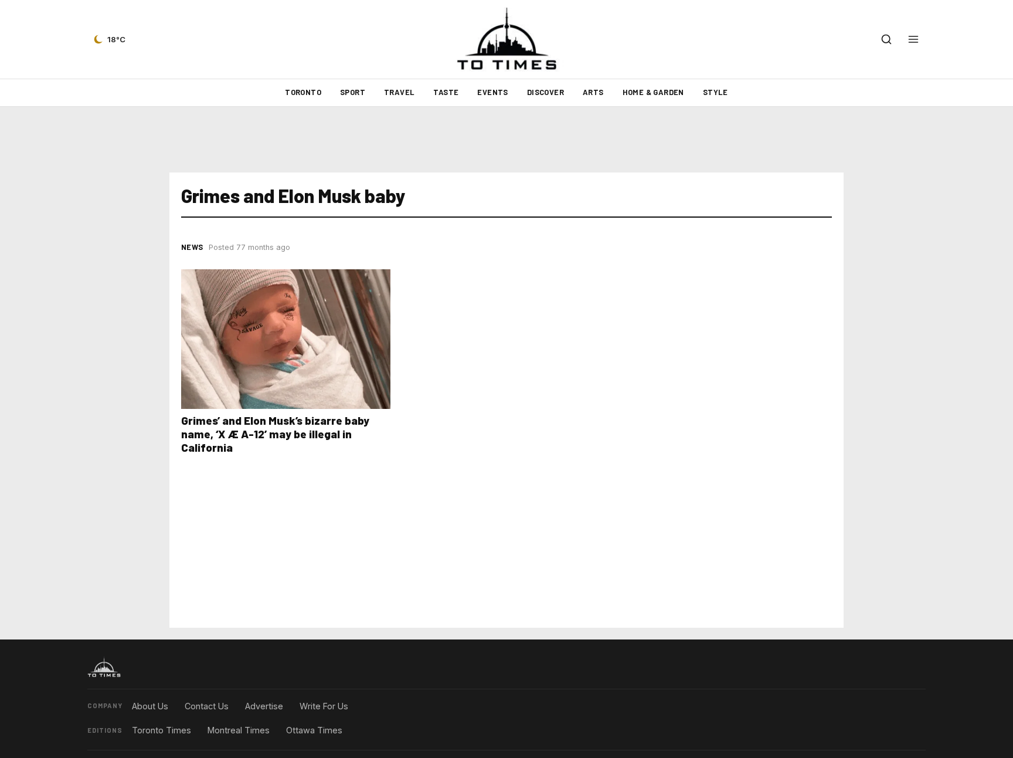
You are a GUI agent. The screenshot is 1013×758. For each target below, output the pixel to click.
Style (715, 92)
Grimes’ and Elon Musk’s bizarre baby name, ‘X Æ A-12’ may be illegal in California (275, 434)
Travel (399, 92)
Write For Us (324, 706)
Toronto (303, 92)
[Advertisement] (506, 139)
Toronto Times (161, 730)
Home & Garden (653, 92)
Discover (545, 92)
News (192, 247)
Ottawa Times (314, 730)
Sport (352, 92)
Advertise (264, 706)
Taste (445, 92)
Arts (593, 92)
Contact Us (207, 706)
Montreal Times (239, 730)
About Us (150, 706)
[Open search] (886, 39)
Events (492, 92)
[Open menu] (913, 39)
